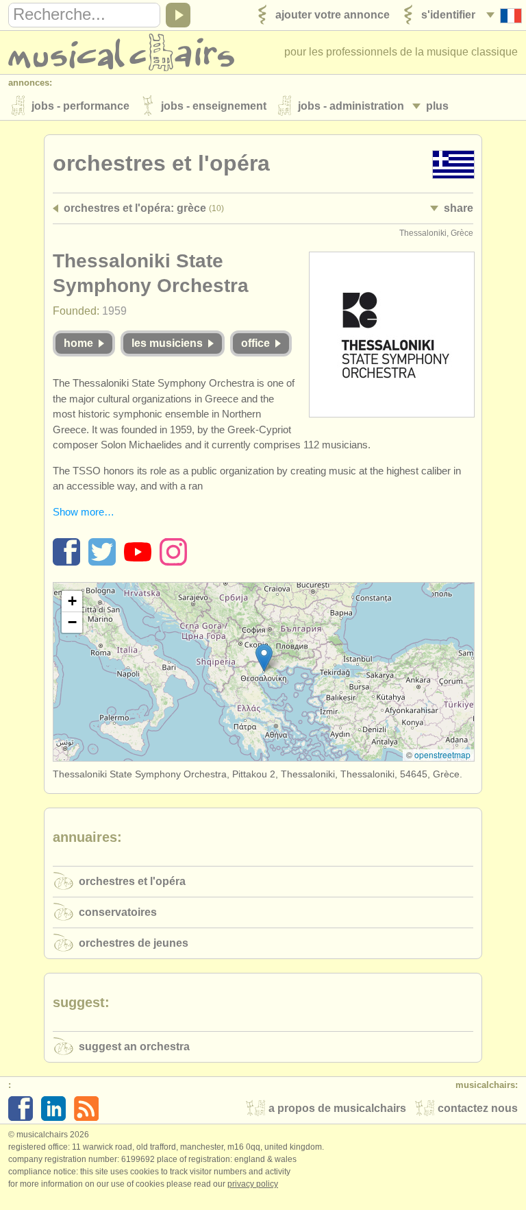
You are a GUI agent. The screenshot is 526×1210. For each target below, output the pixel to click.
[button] (264, 658)
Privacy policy (252, 1184)
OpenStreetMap (442, 754)
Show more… (83, 512)
